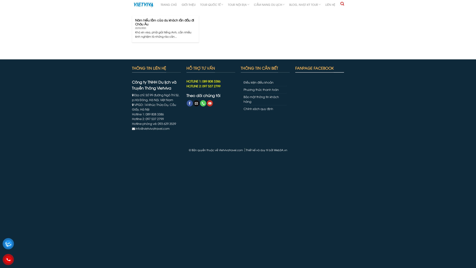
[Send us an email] (196, 103)
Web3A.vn (280, 150)
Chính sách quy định (258, 109)
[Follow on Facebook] (190, 103)
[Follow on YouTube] (210, 103)
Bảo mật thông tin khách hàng (261, 99)
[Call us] (203, 103)
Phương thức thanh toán (261, 89)
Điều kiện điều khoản (259, 82)
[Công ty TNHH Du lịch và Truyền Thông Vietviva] (143, 5)
